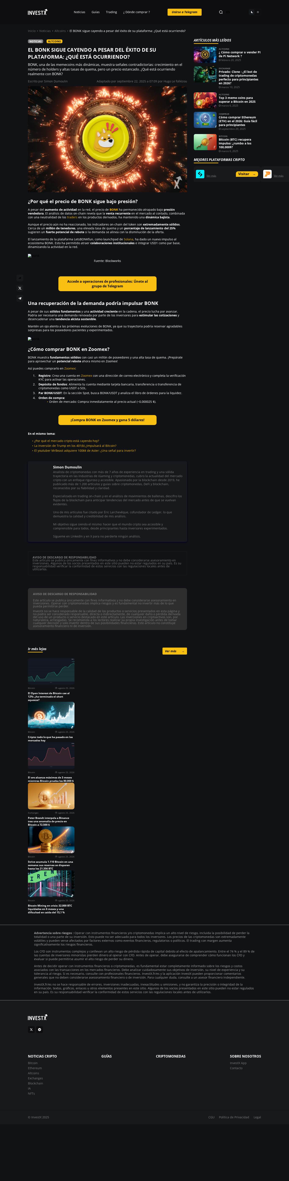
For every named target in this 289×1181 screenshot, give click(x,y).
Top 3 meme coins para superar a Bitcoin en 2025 (237, 100)
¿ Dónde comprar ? (136, 12)
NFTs (31, 1093)
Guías (96, 12)
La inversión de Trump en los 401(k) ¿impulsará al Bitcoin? (75, 446)
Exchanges (35, 1078)
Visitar (247, 174)
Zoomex (69, 368)
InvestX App (238, 1063)
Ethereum (35, 1068)
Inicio (32, 31)
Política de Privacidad (234, 1117)
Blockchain (35, 1083)
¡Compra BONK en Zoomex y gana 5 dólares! (107, 420)
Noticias (79, 12)
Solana (128, 239)
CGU (211, 1117)
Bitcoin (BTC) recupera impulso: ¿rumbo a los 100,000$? (235, 143)
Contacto (236, 1068)
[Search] (221, 12)
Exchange (224, 68)
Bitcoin (223, 136)
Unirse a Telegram (184, 12)
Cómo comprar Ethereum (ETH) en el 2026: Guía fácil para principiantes (238, 121)
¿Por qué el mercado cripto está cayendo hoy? (66, 441)
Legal (257, 1117)
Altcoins (60, 31)
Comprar (224, 113)
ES (228, 12)
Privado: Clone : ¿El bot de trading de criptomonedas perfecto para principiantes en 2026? (238, 77)
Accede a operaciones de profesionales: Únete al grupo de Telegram (107, 283)
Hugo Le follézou (175, 81)
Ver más (174, 651)
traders (72, 217)
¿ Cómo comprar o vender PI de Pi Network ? (240, 54)
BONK (114, 210)
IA (29, 1088)
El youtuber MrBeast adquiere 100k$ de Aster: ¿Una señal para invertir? (85, 451)
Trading (111, 12)
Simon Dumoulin (56, 81)
